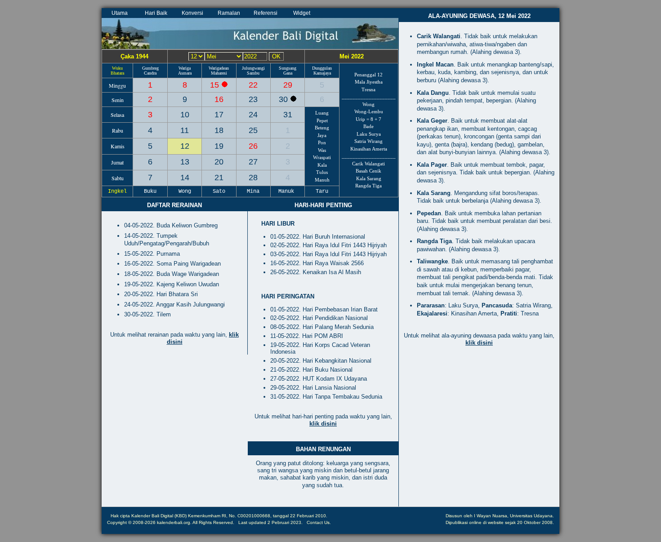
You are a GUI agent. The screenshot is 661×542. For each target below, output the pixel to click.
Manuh (322, 179)
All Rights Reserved (212, 522)
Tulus (322, 172)
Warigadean (219, 68)
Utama (120, 13)
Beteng (322, 127)
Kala (322, 165)
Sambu (253, 73)
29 (287, 84)
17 (218, 114)
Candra (150, 73)
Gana (287, 73)
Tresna (368, 89)
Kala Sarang (368, 178)
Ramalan (229, 13)
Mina (253, 191)
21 (218, 177)
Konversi (192, 13)
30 (284, 99)
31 (287, 114)
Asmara (185, 73)
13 (184, 161)
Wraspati (322, 157)
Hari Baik (156, 13)
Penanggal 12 (368, 74)
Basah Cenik (368, 170)
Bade (368, 126)
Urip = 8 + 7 (368, 119)
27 (253, 161)
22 (253, 84)
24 (253, 114)
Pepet (322, 120)
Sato (219, 191)
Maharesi (219, 73)
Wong (368, 104)
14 (184, 177)
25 (253, 130)
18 (218, 130)
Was (322, 150)
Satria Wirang (368, 141)
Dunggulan (322, 68)
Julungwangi (253, 68)
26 (253, 146)
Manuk (287, 191)
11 (184, 130)
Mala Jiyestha (369, 81)
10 (184, 114)
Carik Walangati (368, 163)
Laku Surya (369, 134)
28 (253, 177)
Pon (322, 142)
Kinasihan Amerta (368, 148)
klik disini (323, 423)
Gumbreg (150, 68)
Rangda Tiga (368, 185)
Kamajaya (322, 73)
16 (218, 99)
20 (218, 161)
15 (215, 84)
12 (184, 146)
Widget (301, 13)
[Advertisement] (479, 435)
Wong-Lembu (368, 111)
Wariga (185, 68)
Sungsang (287, 68)
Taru (322, 191)
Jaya (321, 135)
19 (218, 146)
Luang (322, 113)
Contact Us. (319, 522)
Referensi (265, 13)
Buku (150, 191)
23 (253, 99)
